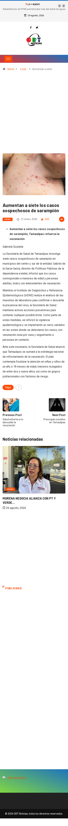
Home (10, 69)
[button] (59, 6)
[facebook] (31, 27)
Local (23, 69)
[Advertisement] (34, 113)
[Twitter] (37, 27)
